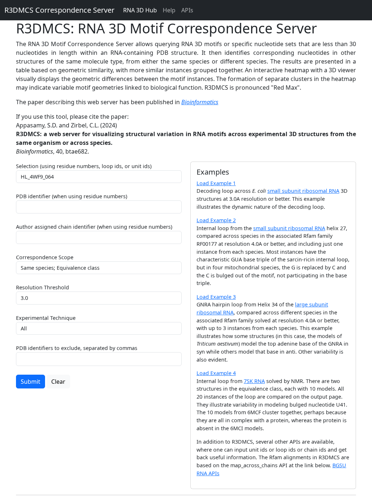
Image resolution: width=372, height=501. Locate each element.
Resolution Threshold (42, 287)
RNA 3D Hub (140, 10)
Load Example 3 (216, 296)
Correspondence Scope (44, 257)
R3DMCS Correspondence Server (59, 10)
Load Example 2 (216, 220)
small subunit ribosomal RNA (303, 190)
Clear (58, 382)
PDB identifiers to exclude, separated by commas (76, 348)
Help (169, 10)
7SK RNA (254, 381)
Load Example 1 (216, 183)
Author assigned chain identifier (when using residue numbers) (94, 226)
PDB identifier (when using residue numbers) (71, 196)
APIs (187, 10)
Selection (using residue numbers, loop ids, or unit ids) (83, 166)
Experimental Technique (46, 317)
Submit (30, 382)
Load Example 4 (216, 373)
